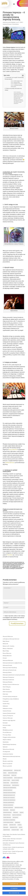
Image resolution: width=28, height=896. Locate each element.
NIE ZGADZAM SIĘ (14, 893)
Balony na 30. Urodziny (8, 646)
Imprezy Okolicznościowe (9, 713)
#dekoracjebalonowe (7, 770)
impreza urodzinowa (16, 814)
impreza (21, 812)
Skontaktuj (9, 554)
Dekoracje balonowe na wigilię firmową (12, 662)
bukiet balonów (15, 785)
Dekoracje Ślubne (7, 672)
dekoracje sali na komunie (9, 797)
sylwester (5, 824)
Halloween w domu (7, 708)
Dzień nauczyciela (7, 691)
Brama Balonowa (7, 653)
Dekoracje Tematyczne (8, 677)
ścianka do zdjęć (15, 829)
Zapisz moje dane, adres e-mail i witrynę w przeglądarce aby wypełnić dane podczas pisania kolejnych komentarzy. (14, 617)
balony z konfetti (15, 780)
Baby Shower (6, 641)
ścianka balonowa (9, 462)
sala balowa (15, 817)
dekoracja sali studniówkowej (9, 787)
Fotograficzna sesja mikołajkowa (11, 698)
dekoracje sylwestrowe (8, 805)
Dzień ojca (5, 694)
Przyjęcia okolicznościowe (9, 737)
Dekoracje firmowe (7, 665)
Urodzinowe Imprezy (8, 754)
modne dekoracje (7, 817)
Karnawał (5, 722)
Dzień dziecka (6, 689)
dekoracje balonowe (7, 790)
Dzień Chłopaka (7, 686)
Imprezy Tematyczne (8, 715)
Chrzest (5, 658)
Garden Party (6, 703)
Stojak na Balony (7, 739)
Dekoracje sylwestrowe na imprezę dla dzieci (14, 674)
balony (4, 772)
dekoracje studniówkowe (8, 802)
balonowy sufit (17, 770)
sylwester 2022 (12, 824)
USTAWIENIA (14, 888)
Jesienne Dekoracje (8, 718)
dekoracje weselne (19, 807)
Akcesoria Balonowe (8, 636)
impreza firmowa (6, 814)
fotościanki (12, 810)
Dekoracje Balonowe (8, 660)
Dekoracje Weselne (7, 682)
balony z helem (6, 780)
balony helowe (6, 775)
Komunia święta (7, 725)
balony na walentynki (7, 777)
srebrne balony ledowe (8, 822)
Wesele (4, 758)
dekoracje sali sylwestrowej (9, 670)
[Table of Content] (23, 76)
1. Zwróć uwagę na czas (17, 80)
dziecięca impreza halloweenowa (11, 684)
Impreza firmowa (7, 24)
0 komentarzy (15, 24)
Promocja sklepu (7, 734)
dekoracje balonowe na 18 (9, 795)
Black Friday (6, 650)
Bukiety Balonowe (7, 655)
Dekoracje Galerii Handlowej (10, 667)
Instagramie (15, 567)
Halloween (5, 706)
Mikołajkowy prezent (8, 730)
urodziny (19, 824)
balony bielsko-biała (12, 772)
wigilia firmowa (6, 829)
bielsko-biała (6, 782)
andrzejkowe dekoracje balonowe (11, 638)
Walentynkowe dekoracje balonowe (11, 756)
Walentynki (5, 827)
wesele (20, 827)
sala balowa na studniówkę (9, 819)
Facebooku (6, 567)
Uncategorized (6, 751)
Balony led (5, 643)
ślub (21, 829)
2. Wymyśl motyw (16, 82)
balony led (14, 775)
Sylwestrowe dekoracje (8, 749)
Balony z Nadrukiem (8, 648)
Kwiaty (4, 727)
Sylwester (5, 746)
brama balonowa (13, 449)
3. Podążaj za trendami (17, 83)
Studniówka (5, 742)
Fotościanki (5, 701)
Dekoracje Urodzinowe (8, 679)
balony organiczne (18, 777)
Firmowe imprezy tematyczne (10, 696)
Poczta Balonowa (7, 732)
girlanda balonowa (7, 812)
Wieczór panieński (7, 766)
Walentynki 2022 (13, 827)
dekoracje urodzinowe (8, 807)
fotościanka (5, 810)
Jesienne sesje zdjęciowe (9, 720)
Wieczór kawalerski (7, 763)
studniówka (17, 822)
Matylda (13, 22)
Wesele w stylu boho (8, 761)
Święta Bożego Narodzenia (9, 744)
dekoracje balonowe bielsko (9, 792)
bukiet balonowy (6, 785)
